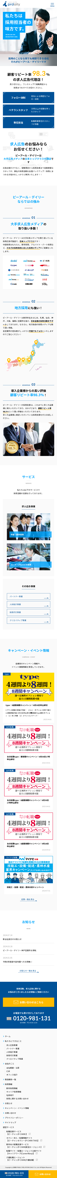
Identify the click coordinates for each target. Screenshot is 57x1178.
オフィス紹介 (11, 1074)
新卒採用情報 (11, 1088)
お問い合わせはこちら (31, 1002)
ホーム (7, 1036)
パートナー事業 (16, 596)
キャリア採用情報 (13, 1091)
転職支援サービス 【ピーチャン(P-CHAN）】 (17, 1132)
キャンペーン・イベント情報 (17, 1108)
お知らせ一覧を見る (27, 971)
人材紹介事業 (15, 604)
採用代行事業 (15, 612)
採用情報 (8, 1084)
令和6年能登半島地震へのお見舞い (17, 959)
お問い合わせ (45, 1174)
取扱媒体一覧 (10, 1079)
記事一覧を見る (27, 899)
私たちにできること (13, 1041)
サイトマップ (10, 1122)
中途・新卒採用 (17, 534)
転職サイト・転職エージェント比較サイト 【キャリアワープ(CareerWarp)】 (24, 1152)
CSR (8, 1071)
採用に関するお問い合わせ (17, 1098)
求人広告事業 (11, 1045)
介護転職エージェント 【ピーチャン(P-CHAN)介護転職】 (20, 1158)
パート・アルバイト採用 (21, 564)
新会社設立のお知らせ (12, 937)
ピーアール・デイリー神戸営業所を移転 (19, 948)
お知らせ (8, 1103)
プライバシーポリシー (14, 1117)
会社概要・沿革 (12, 1067)
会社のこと (9, 1063)
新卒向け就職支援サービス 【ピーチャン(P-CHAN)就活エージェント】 (24, 1145)
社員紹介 (10, 1095)
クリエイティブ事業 (18, 620)
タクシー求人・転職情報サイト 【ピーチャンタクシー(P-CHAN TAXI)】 (22, 1139)
